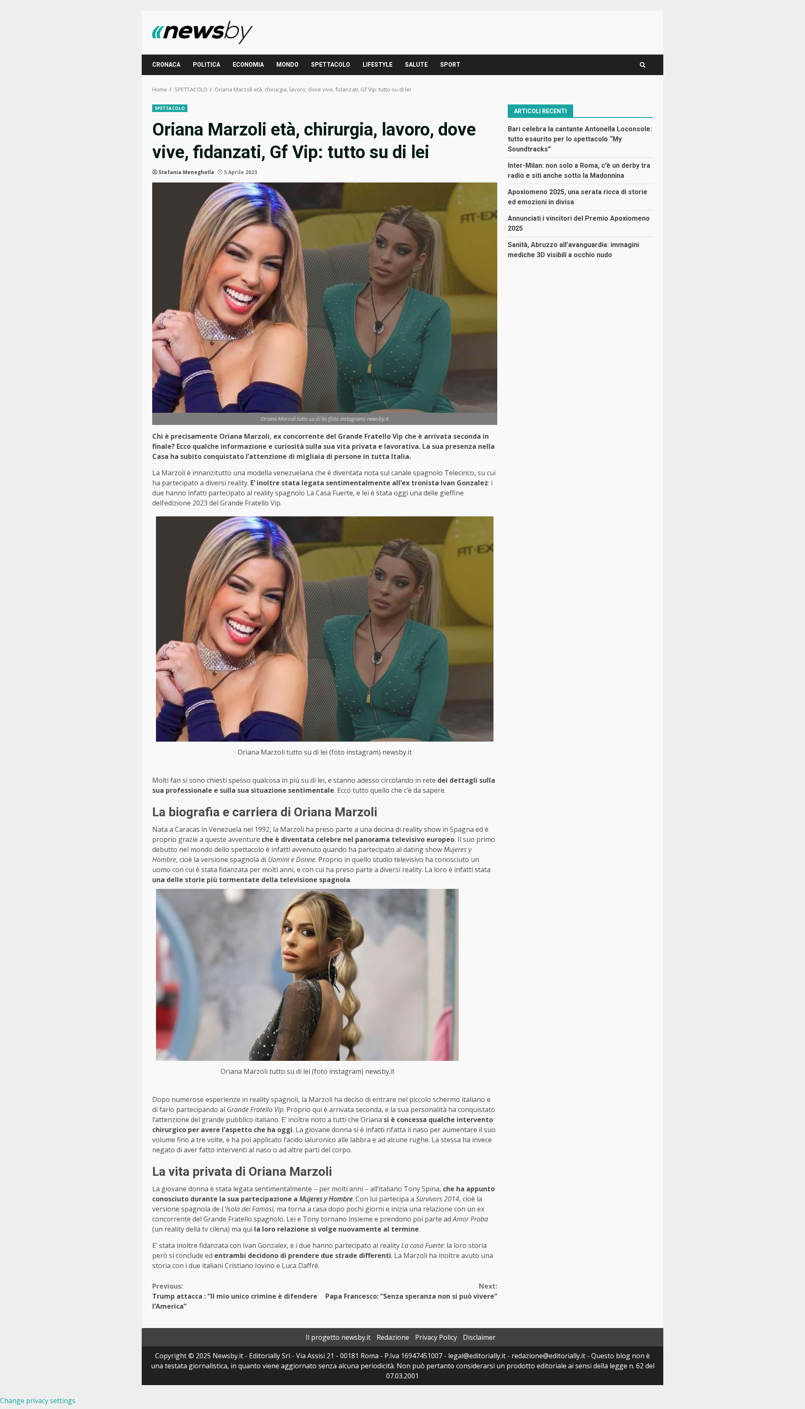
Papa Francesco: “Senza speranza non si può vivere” (411, 1291)
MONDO (287, 64)
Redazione (393, 1337)
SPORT (450, 64)
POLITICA (206, 64)
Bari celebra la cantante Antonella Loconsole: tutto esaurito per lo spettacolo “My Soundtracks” (580, 139)
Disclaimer (479, 1337)
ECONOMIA (248, 64)
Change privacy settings (37, 1400)
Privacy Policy (436, 1337)
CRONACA (166, 64)
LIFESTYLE (377, 64)
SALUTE (416, 64)
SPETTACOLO (330, 64)
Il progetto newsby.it (338, 1337)
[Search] (642, 65)
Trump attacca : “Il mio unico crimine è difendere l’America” (234, 1296)
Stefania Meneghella (186, 172)
